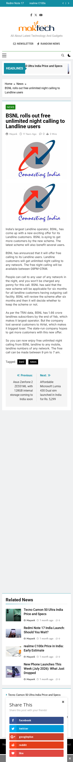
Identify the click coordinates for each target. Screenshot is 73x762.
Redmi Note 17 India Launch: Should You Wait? (13, 3)
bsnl (21, 362)
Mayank (13, 134)
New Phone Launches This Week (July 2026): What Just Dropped (44, 669)
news (33, 362)
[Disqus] (36, 455)
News (10, 107)
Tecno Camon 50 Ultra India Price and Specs (32, 66)
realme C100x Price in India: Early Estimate (37, 3)
